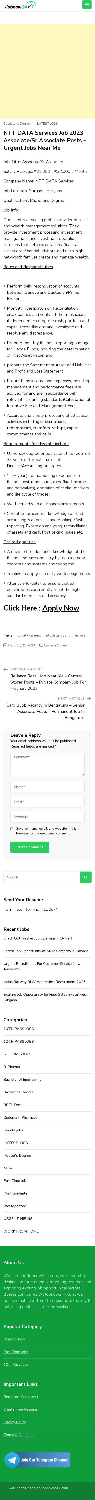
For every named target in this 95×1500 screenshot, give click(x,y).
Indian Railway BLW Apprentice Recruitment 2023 (44, 981)
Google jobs (13, 1130)
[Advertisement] (47, 71)
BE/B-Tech (12, 1104)
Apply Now (60, 608)
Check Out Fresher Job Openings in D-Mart (37, 938)
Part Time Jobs (15, 1351)
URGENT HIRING (18, 1218)
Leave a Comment (57, 645)
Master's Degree (17, 1155)
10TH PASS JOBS (18, 1028)
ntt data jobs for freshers (66, 635)
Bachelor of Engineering (22, 1079)
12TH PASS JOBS (18, 1041)
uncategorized (14, 1206)
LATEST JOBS (47, 123)
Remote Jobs (14, 1339)
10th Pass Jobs (16, 1364)
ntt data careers (28, 635)
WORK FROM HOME (21, 1231)
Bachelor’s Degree (17, 123)
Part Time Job (14, 1180)
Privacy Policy (14, 1422)
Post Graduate (15, 1193)
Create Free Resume (20, 1409)
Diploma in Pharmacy (20, 1117)
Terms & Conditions (19, 1434)
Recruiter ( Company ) (20, 1396)
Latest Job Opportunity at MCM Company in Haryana (46, 951)
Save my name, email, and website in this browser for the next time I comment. (46, 831)
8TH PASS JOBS (17, 1054)
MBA (7, 1168)
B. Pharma (11, 1066)
